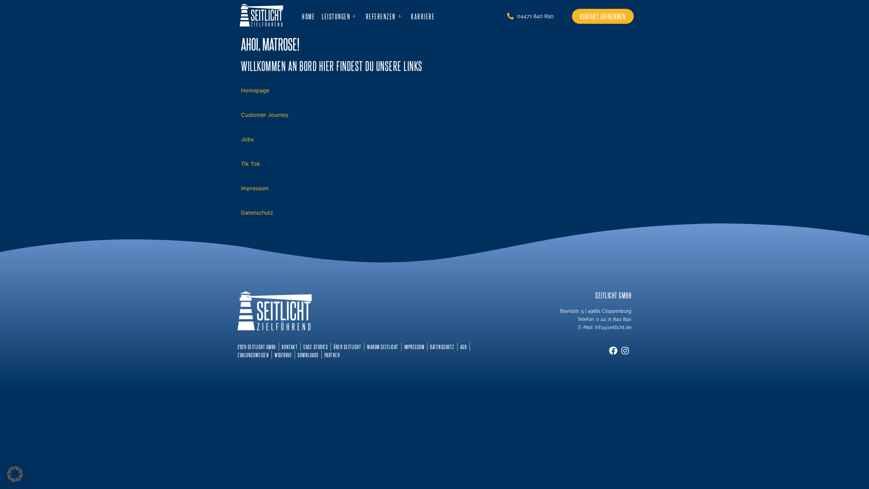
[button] (15, 474)
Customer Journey (265, 114)
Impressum (255, 188)
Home (308, 16)
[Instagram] (625, 351)
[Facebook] (613, 351)
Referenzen (381, 16)
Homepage (255, 90)
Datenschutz (257, 212)
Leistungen (336, 16)
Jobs (247, 139)
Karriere (423, 16)
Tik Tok (250, 163)
